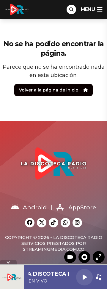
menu (88, 9)
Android (35, 207)
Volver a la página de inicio (48, 90)
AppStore (82, 207)
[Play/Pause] (84, 277)
